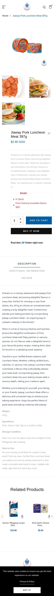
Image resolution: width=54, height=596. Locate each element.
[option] (13, 519)
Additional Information (27, 271)
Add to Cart (39, 220)
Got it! (27, 590)
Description (27, 264)
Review (27, 278)
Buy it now (31, 231)
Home (5, 16)
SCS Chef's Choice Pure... (40, 524)
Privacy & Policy (27, 581)
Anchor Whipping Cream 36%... (13, 524)
